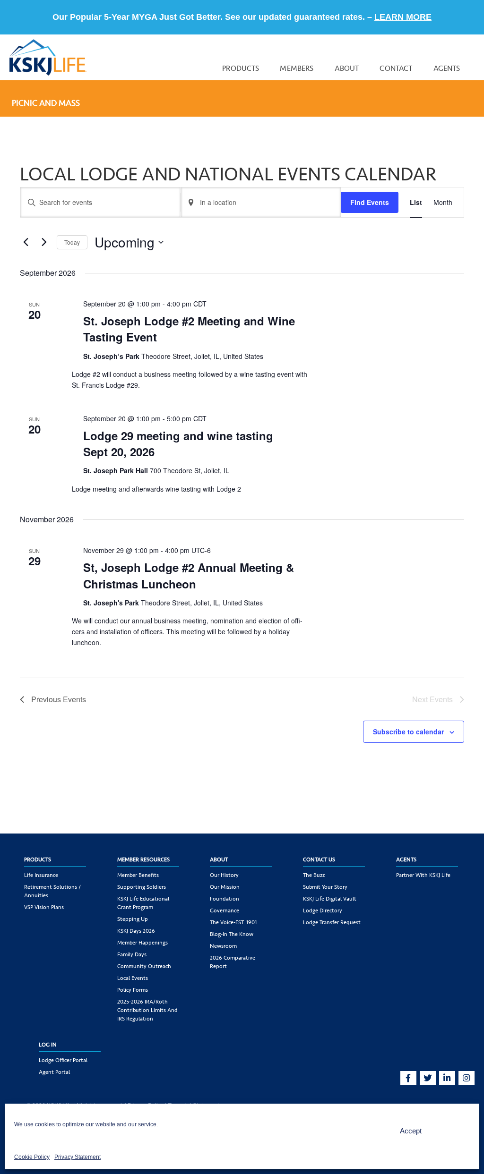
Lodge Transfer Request (332, 922)
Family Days (132, 954)
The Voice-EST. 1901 (233, 922)
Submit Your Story (325, 887)
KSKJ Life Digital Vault (329, 898)
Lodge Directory (322, 910)
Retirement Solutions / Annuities (52, 891)
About (347, 68)
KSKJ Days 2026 (136, 931)
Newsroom (223, 946)
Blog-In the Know (231, 934)
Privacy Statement (77, 1157)
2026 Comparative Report (232, 961)
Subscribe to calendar (408, 731)
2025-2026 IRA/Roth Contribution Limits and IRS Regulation (147, 1010)
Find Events (369, 202)
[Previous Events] (25, 242)
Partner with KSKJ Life (423, 875)
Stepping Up (132, 919)
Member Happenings (142, 942)
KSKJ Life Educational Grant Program (143, 902)
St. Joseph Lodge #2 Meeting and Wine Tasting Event (189, 329)
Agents (446, 68)
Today (72, 242)
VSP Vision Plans (44, 907)
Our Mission (225, 887)
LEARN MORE (403, 17)
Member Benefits (138, 875)
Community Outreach (144, 966)
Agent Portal (54, 1072)
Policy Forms (132, 990)
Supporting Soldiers (141, 887)
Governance (224, 910)
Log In (48, 1044)
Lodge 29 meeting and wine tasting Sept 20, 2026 (178, 443)
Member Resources (143, 859)
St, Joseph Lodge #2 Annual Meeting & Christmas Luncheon (188, 575)
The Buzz (314, 875)
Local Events (132, 978)
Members (296, 68)
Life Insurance (41, 875)
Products (240, 68)
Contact (396, 68)
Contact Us (319, 859)
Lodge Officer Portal (63, 1060)
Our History (224, 875)
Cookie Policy (32, 1157)
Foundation (224, 898)
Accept (411, 1131)
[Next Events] (44, 242)
